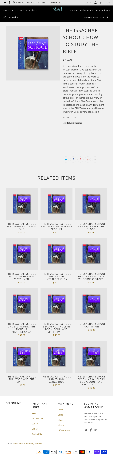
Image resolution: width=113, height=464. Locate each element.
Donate (45, 3)
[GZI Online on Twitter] (4, 3)
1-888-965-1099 (23, 3)
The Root (74, 10)
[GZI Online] (57, 8)
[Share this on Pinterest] (80, 159)
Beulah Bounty (86, 10)
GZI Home (36, 3)
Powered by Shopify (33, 443)
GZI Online (18, 443)
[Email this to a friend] (95, 159)
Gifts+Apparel (9, 17)
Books (13, 10)
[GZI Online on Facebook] (9, 3)
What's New (98, 17)
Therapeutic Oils (102, 10)
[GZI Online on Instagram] (13, 3)
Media (32, 10)
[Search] (107, 17)
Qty (64, 142)
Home (6, 10)
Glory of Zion (38, 418)
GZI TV (35, 423)
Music (22, 10)
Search (35, 413)
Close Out (87, 17)
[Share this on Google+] (88, 159)
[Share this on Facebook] (73, 159)
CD (65, 134)
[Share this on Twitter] (66, 159)
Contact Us (55, 3)
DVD (73, 134)
